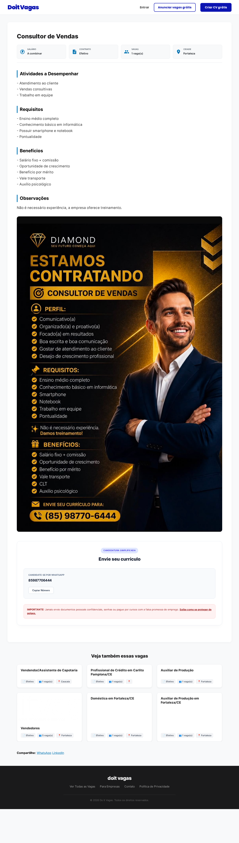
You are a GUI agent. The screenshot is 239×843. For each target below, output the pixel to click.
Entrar (144, 7)
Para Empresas (110, 786)
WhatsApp (44, 753)
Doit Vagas (23, 7)
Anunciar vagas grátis (175, 7)
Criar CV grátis (216, 7)
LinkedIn (58, 753)
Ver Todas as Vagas (82, 786)
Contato (129, 786)
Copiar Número (41, 590)
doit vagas (119, 778)
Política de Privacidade (154, 786)
